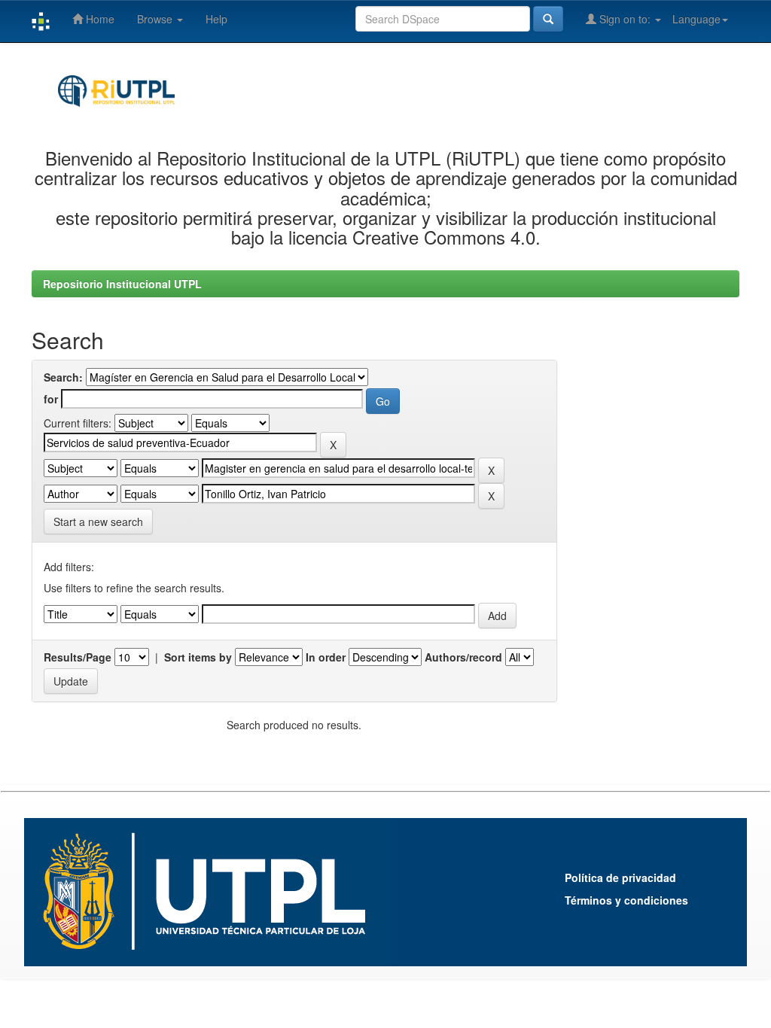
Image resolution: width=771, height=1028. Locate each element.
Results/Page (77, 657)
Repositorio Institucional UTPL (122, 283)
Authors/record (463, 657)
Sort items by (198, 657)
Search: (63, 377)
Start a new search (98, 521)
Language (696, 18)
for (51, 398)
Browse (156, 18)
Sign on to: (625, 18)
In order (326, 657)
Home (98, 18)
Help (216, 18)
